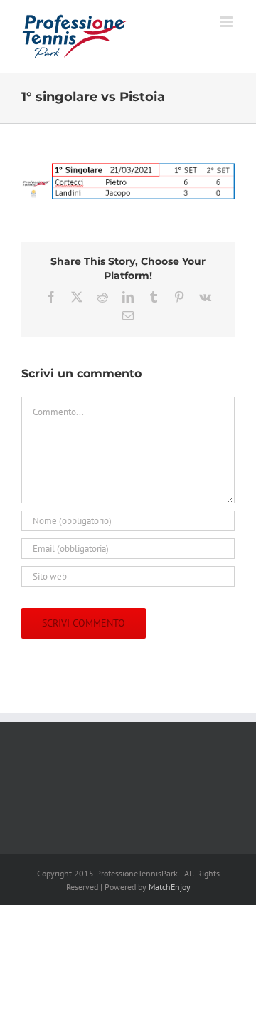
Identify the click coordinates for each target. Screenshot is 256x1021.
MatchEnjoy (170, 886)
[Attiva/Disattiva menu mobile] (227, 21)
